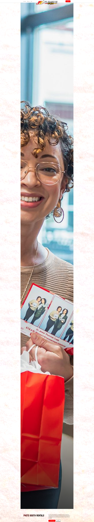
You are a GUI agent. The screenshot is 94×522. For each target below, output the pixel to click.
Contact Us (68, 1)
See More (58, 520)
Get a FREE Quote (51, 520)
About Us (28, 1)
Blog (31, 1)
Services (25, 1)
